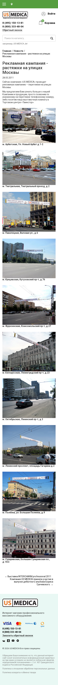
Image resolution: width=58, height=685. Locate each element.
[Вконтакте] (4, 641)
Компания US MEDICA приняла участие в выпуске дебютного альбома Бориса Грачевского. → (31, 582)
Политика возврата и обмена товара (19, 672)
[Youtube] (14, 641)
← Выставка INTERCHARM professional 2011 (28, 576)
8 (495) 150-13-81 (11, 628)
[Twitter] (18, 641)
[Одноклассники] (9, 641)
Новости (18, 51)
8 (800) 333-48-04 (13, 26)
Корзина (50, 23)
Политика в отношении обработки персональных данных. (28, 669)
